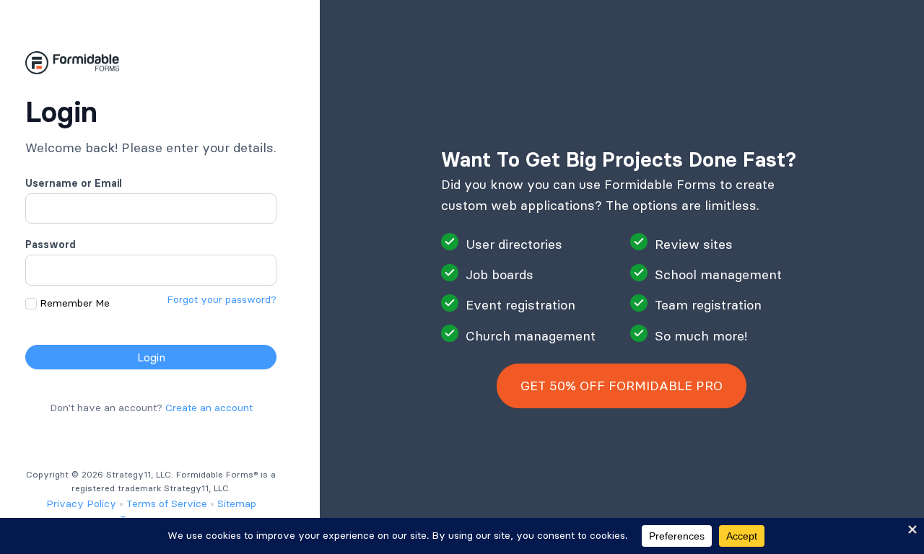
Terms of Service (166, 503)
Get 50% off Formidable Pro (621, 385)
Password (50, 244)
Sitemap (236, 503)
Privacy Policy (81, 503)
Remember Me (75, 302)
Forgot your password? (221, 299)
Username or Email (73, 183)
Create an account (209, 407)
